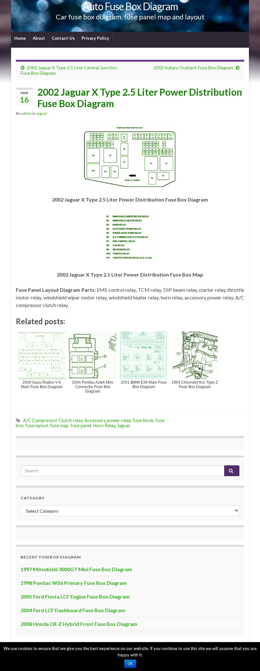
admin (26, 113)
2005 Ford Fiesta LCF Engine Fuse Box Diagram (75, 596)
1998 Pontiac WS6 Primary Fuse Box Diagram (74, 583)
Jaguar (41, 113)
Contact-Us (63, 38)
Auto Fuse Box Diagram (130, 6)
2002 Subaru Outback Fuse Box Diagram (193, 67)
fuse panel (80, 425)
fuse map (59, 425)
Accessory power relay (107, 420)
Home (20, 38)
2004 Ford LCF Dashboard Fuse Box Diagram (73, 610)
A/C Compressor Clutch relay (52, 420)
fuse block (143, 420)
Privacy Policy (95, 38)
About (39, 38)
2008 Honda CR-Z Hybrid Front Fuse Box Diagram (79, 624)
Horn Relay (104, 425)
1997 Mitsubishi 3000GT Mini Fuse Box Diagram (76, 569)
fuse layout (36, 425)
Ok (130, 663)
